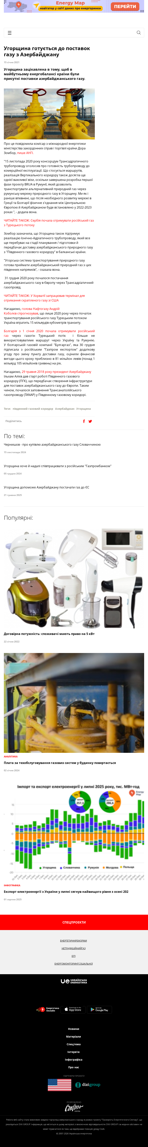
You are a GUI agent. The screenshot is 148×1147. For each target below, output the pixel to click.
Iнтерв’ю (73, 1052)
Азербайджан (64, 408)
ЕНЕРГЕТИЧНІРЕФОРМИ (73, 940)
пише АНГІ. (25, 153)
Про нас (73, 1067)
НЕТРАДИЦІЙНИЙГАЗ (74, 948)
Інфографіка (73, 1059)
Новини (73, 1029)
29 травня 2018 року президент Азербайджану (56, 372)
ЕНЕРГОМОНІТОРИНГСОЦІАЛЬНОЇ (74, 963)
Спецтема (74, 1044)
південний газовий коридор (33, 408)
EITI (74, 956)
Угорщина (83, 408)
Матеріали (73, 1036)
